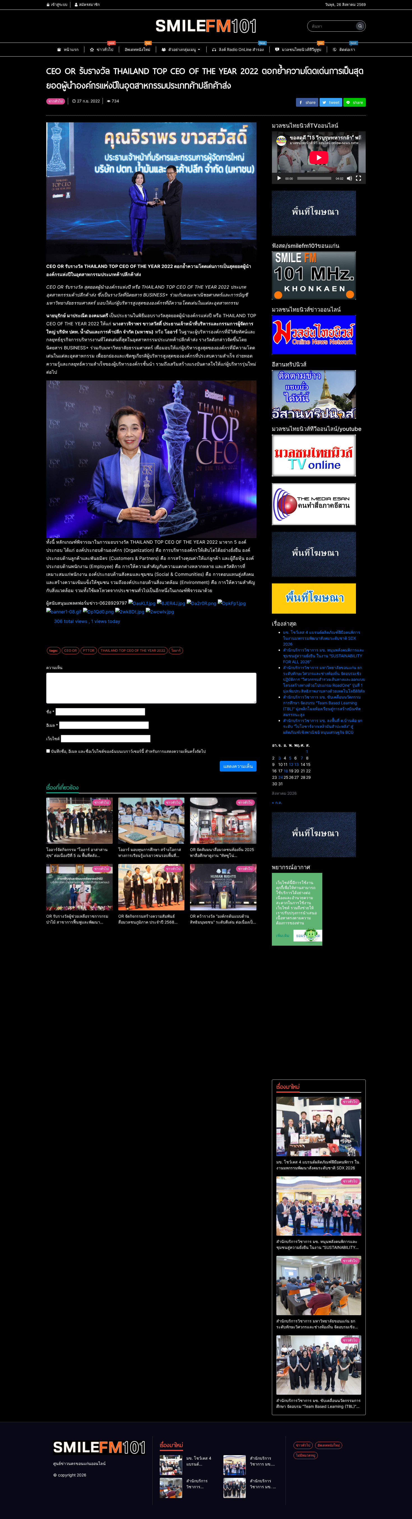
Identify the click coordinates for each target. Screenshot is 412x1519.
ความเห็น (54, 667)
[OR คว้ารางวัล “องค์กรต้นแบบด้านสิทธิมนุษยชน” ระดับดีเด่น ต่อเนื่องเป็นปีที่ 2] (223, 887)
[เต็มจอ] (358, 178)
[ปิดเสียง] (349, 178)
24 (280, 777)
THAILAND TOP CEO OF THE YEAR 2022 (133, 650)
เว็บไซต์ (53, 738)
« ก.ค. (277, 802)
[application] (319, 157)
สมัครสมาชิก (89, 4)
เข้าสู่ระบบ (58, 4)
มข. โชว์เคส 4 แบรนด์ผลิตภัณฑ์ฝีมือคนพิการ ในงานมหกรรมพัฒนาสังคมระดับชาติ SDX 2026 (321, 638)
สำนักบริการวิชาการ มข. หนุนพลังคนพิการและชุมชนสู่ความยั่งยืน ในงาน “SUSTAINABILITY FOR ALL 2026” (323, 656)
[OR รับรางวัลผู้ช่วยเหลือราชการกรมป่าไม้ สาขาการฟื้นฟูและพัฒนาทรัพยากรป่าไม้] (79, 887)
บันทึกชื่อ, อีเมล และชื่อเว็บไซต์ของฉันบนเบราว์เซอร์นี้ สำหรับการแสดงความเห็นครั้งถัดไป (128, 751)
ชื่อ (50, 711)
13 (296, 764)
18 (286, 770)
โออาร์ (175, 650)
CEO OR (70, 650)
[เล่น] (279, 178)
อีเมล (52, 725)
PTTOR (88, 650)
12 (291, 764)
